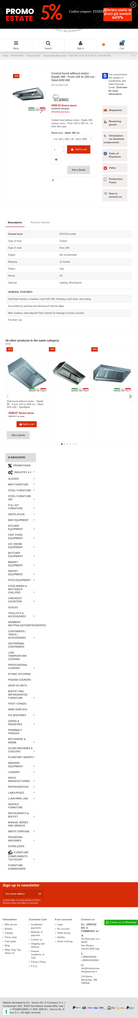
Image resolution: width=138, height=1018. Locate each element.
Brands (8, 928)
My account (63, 928)
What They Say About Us (13, 951)
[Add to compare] (56, 159)
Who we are (11, 924)
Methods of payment (37, 934)
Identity (61, 937)
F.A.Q (34, 966)
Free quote (10, 941)
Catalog (9, 933)
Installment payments (36, 926)
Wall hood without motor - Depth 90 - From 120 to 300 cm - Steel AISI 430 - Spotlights (25, 404)
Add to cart (81, 149)
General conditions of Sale (37, 954)
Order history (64, 933)
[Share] (52, 180)
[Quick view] (29, 398)
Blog (7, 945)
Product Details (40, 222)
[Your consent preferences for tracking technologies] (6, 1011)
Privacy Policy (38, 962)
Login (60, 924)
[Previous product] (133, 55)
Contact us (36, 939)
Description (15, 222)
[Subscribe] (39, 894)
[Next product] (134, 55)
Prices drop (11, 937)
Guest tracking (64, 941)
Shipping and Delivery (37, 945)
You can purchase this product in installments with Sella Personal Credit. (118, 84)
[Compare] (24, 398)
